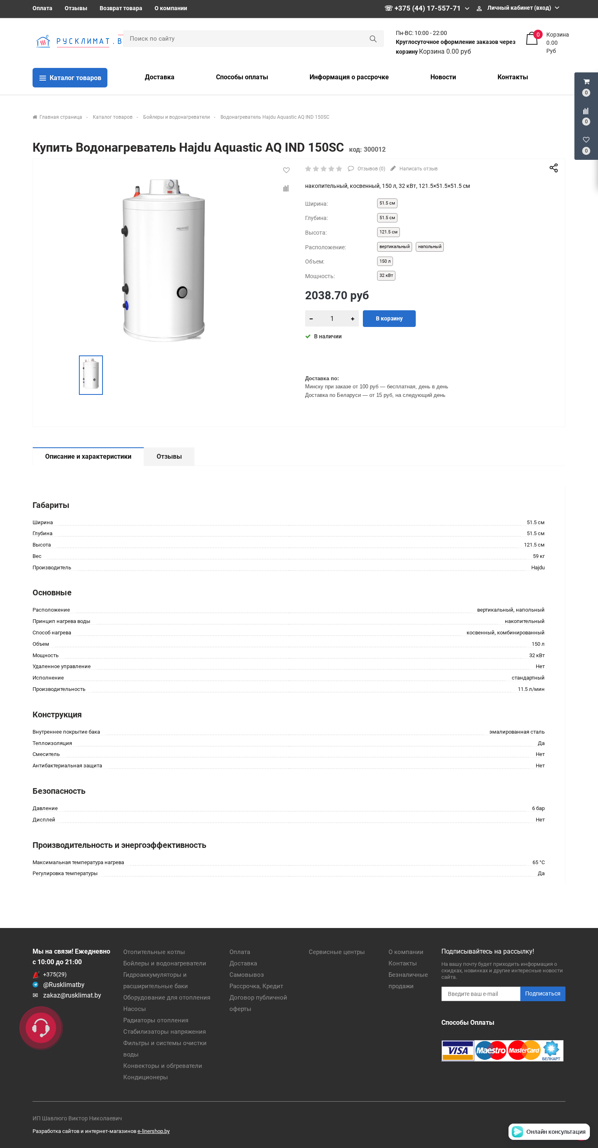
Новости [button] (443, 77)
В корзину (389, 318)
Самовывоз (246, 974)
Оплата (42, 8)
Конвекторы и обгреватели (162, 1066)
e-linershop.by (153, 1131)
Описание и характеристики (88, 456)
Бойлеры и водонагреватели (164, 963)
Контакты (402, 963)
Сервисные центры (337, 952)
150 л (385, 261)
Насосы (134, 1009)
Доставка (243, 963)
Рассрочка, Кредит (256, 986)
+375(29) (55, 974)
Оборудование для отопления (166, 997)
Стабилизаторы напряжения (164, 1031)
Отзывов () (370, 169)
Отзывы (76, 8)
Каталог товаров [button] (74, 78)
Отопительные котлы (154, 952)
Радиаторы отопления (155, 1020)
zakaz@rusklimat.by (72, 995)
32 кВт (386, 275)
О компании (171, 8)
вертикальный (395, 246)
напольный (429, 246)
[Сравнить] (286, 188)
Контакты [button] (513, 77)
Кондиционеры (145, 1077)
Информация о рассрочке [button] (349, 77)
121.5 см (388, 232)
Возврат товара (121, 8)
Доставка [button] (160, 77)
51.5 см (387, 203)
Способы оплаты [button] (242, 77)
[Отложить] (286, 170)
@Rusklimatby (64, 985)
